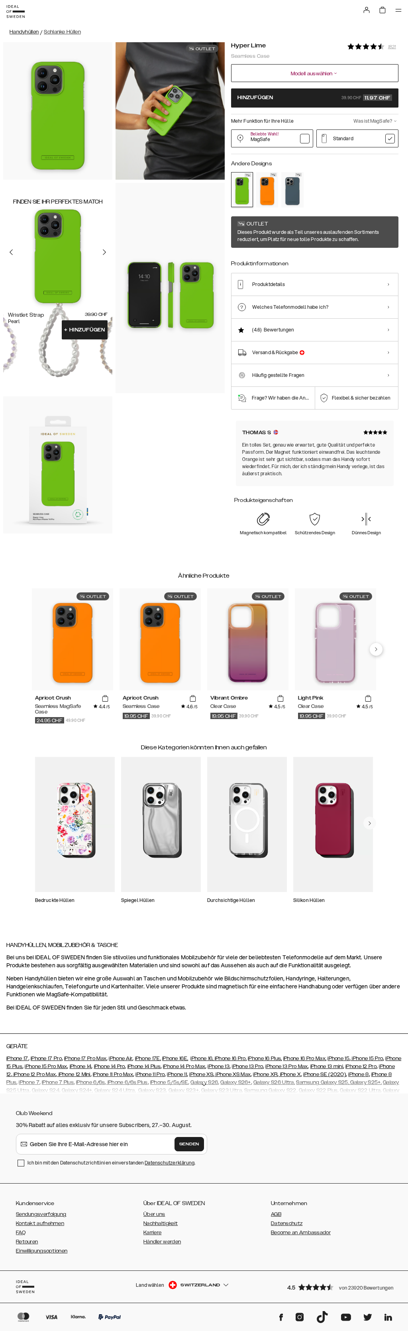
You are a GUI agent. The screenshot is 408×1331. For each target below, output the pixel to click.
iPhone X (290, 1074)
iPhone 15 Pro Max (46, 1066)
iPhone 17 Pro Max (85, 1058)
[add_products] (105, 698)
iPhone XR (265, 1074)
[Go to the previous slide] (11, 252)
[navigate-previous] (376, 649)
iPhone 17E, (148, 1058)
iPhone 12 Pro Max (34, 1074)
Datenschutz (286, 1223)
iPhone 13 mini (326, 1066)
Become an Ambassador (301, 1232)
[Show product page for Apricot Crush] (267, 190)
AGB (276, 1214)
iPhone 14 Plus (144, 1066)
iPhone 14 (81, 1066)
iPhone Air (120, 1058)
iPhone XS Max (232, 1074)
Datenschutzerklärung (169, 1162)
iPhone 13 (219, 1066)
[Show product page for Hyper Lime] (242, 189)
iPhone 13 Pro (247, 1066)
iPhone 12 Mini (73, 1074)
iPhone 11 (177, 1074)
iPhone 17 (17, 1058)
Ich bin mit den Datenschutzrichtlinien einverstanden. (111, 1162)
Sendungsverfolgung (41, 1214)
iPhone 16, (202, 1058)
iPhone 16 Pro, (231, 1058)
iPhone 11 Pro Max (113, 1074)
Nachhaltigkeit (160, 1223)
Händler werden (162, 1242)
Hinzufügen (84, 330)
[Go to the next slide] (104, 252)
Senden (189, 1144)
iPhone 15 (338, 1058)
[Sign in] (367, 10)
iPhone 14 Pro (109, 1066)
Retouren (27, 1242)
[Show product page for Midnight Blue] (292, 190)
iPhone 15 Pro (367, 1058)
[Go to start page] (15, 11)
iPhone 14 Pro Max (184, 1066)
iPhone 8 (358, 1074)
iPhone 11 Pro (150, 1074)
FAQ (21, 1232)
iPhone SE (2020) (324, 1074)
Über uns (154, 1214)
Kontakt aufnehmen (40, 1223)
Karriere (152, 1232)
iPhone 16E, (175, 1058)
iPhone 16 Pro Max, (304, 1058)
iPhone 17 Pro (46, 1058)
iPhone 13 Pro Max (286, 1066)
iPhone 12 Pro (361, 1066)
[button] (340, 1287)
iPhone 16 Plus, (265, 1058)
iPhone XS (201, 1074)
